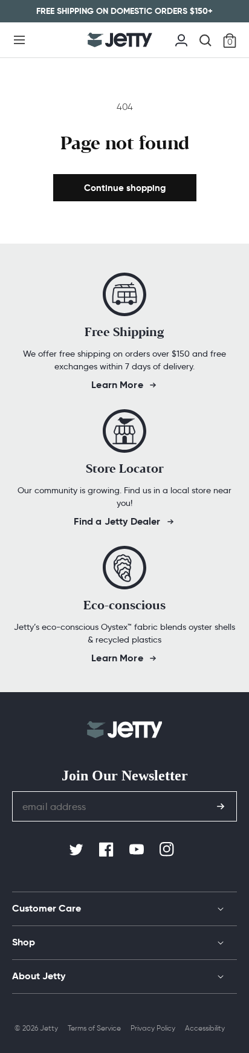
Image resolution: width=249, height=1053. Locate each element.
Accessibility (205, 1027)
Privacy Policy (153, 1027)
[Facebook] (107, 850)
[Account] (181, 38)
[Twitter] (77, 850)
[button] (19, 40)
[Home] (120, 40)
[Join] (221, 806)
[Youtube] (137, 850)
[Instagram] (168, 850)
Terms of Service (94, 1027)
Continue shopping (125, 187)
